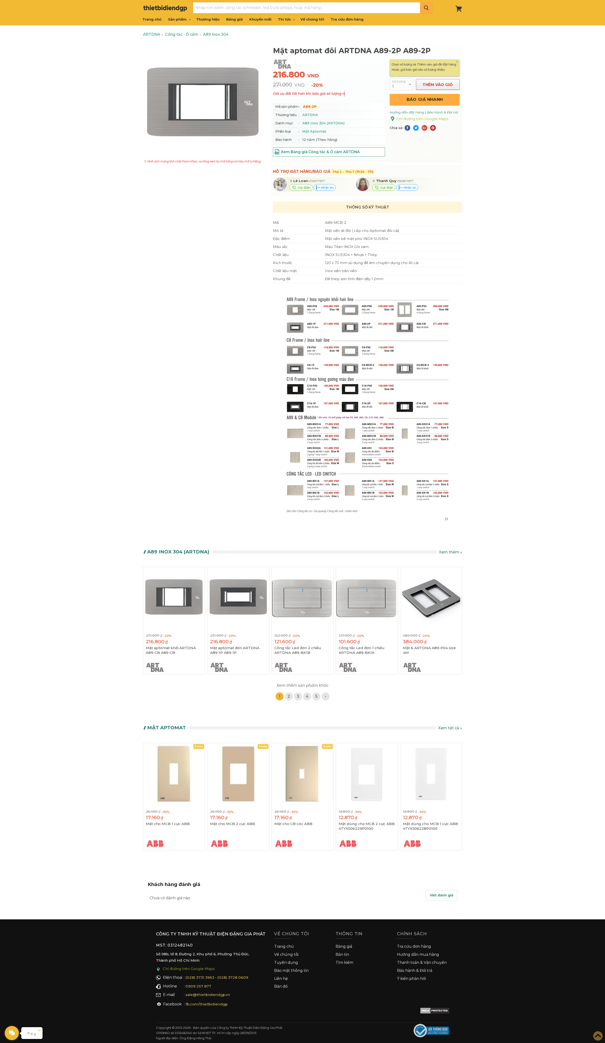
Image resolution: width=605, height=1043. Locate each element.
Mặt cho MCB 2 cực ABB (232, 823)
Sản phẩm (178, 19)
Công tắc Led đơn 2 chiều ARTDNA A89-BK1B (297, 650)
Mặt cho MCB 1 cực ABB (168, 823)
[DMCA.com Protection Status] (434, 1011)
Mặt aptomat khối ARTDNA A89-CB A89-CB (171, 650)
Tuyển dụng (286, 962)
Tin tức (285, 19)
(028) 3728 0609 (232, 977)
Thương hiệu (208, 19)
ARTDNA (310, 115)
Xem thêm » (450, 552)
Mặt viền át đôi (338, 230)
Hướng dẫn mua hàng (418, 954)
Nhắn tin (326, 187)
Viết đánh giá (441, 895)
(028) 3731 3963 (200, 977)
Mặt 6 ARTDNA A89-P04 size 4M (429, 650)
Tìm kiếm (344, 962)
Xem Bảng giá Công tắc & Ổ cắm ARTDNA (320, 152)
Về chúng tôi (312, 19)
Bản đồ (281, 986)
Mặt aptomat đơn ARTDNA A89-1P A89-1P (234, 650)
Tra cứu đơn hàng (347, 19)
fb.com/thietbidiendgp (207, 1004)
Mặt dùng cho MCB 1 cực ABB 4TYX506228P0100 (430, 826)
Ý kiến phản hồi (411, 978)
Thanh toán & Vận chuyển (422, 962)
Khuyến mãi (260, 19)
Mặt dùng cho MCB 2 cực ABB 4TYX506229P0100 (367, 826)
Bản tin (342, 954)
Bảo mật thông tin (291, 970)
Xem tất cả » (450, 728)
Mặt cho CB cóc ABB (293, 823)
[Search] (426, 7)
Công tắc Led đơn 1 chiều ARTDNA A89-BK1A (362, 650)
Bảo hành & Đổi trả (414, 970)
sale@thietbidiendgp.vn (208, 994)
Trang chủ (151, 19)
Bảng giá (234, 19)
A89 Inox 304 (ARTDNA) (323, 123)
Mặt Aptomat (314, 131)
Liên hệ (281, 978)
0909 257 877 (198, 986)
